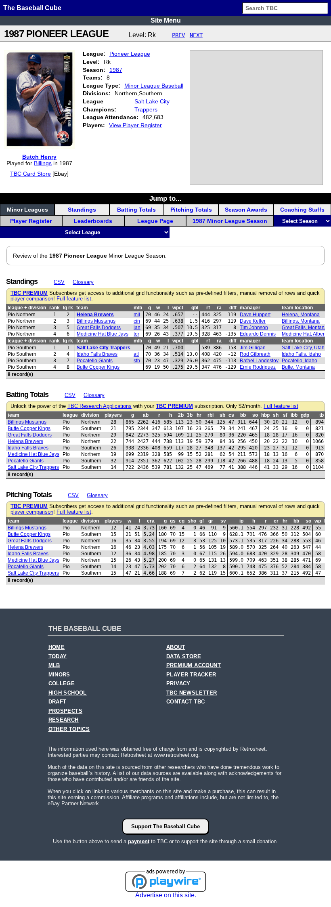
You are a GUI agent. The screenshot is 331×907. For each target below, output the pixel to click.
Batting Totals (136, 209)
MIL (137, 314)
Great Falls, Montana (304, 327)
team (82, 308)
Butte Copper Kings (98, 367)
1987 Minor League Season (230, 221)
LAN (137, 327)
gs (173, 521)
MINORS (59, 675)
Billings (43, 163)
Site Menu (166, 20)
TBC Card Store (30, 173)
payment (138, 841)
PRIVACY (178, 684)
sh (276, 415)
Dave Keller (253, 321)
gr (210, 521)
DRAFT (57, 702)
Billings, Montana (301, 321)
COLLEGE (61, 684)
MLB (54, 665)
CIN (137, 321)
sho (192, 521)
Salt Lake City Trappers (103, 348)
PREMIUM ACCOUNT (193, 665)
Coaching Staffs (302, 209)
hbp (265, 415)
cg (181, 521)
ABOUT (175, 647)
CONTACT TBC (185, 702)
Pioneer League (129, 53)
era (151, 521)
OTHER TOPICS (69, 729)
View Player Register (135, 125)
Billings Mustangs (96, 321)
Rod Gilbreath (255, 354)
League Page (155, 221)
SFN (137, 360)
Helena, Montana (301, 314)
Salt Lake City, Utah (303, 348)
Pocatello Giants (95, 360)
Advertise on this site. (165, 895)
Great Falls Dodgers (99, 327)
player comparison (31, 299)
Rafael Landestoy (259, 360)
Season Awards (246, 209)
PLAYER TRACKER (191, 675)
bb (243, 415)
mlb (138, 308)
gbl (194, 308)
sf (285, 415)
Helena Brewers (95, 314)
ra (219, 308)
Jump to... (165, 198)
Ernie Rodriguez (258, 367)
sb (222, 415)
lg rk (68, 308)
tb (321, 415)
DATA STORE (183, 656)
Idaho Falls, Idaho (301, 354)
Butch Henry (39, 156)
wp (317, 521)
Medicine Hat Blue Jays (102, 334)
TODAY (57, 656)
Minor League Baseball (153, 85)
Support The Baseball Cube (165, 826)
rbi (210, 415)
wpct (177, 308)
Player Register (31, 221)
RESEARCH (63, 720)
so (255, 415)
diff (233, 308)
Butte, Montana (298, 367)
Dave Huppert (255, 314)
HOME (56, 647)
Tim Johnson (254, 327)
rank (54, 308)
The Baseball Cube (32, 7)
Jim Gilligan (253, 348)
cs (231, 415)
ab (146, 415)
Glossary (83, 282)
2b (181, 415)
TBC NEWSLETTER (191, 693)
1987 (115, 70)
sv (223, 521)
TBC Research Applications (99, 406)
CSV (59, 282)
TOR (136, 334)
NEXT (196, 35)
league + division (27, 308)
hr (199, 415)
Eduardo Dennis (258, 334)
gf (201, 521)
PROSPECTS (65, 711)
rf (208, 308)
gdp (305, 415)
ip (241, 521)
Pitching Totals (191, 209)
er (276, 521)
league (70, 415)
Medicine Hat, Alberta (305, 334)
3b (190, 415)
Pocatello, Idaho (299, 360)
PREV (178, 35)
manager (250, 308)
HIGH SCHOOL (67, 693)
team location (297, 308)
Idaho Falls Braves (97, 354)
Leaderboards (93, 221)
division (90, 415)
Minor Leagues (27, 209)
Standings (82, 209)
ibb (294, 415)
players (113, 415)
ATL (136, 354)
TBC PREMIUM (29, 293)
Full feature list (74, 299)
